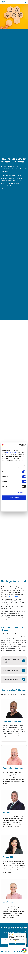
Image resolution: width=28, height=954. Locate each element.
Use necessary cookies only (14, 508)
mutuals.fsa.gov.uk (13, 596)
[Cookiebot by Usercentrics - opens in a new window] (19, 445)
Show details (19, 492)
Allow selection (14, 502)
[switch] (24, 476)
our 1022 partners (11, 452)
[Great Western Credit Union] (3, 2)
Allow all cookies (14, 497)
